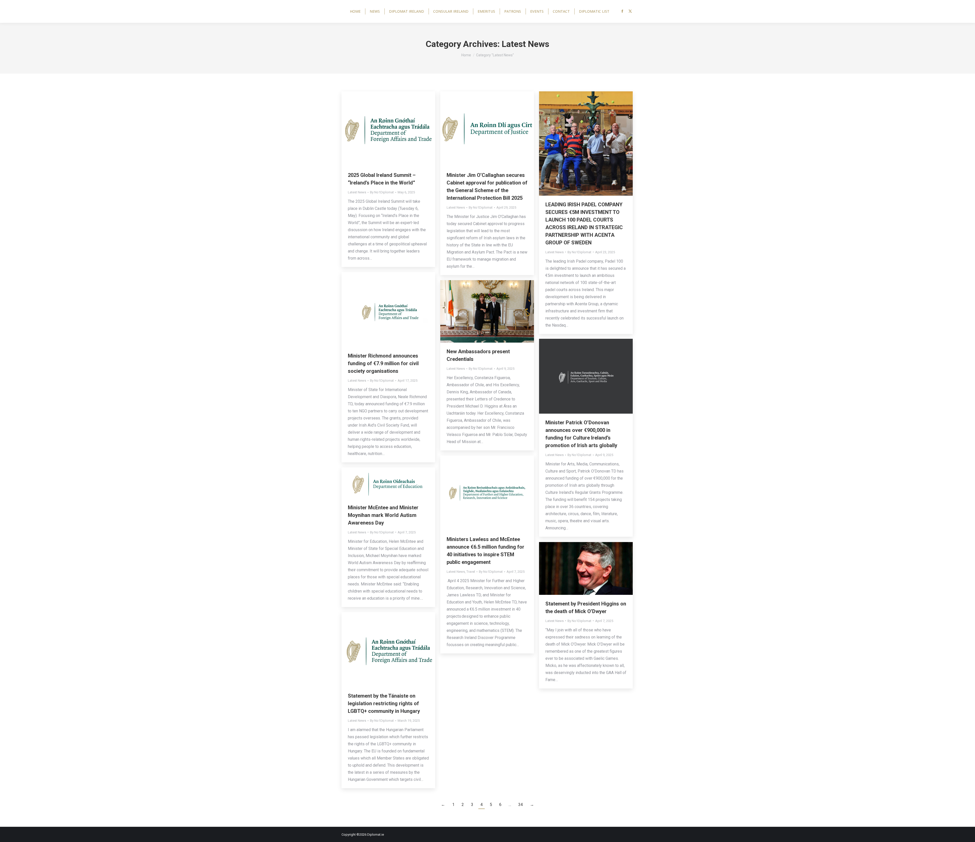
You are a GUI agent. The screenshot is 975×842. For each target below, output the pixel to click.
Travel (470, 572)
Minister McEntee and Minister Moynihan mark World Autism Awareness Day (383, 515)
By (382, 192)
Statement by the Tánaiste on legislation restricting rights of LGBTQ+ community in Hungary (384, 703)
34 (520, 804)
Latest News (357, 192)
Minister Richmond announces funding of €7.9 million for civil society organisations (383, 363)
